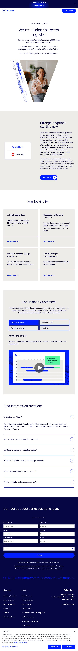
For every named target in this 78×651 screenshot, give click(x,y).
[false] (75, 631)
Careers (6, 608)
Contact (6, 613)
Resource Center (9, 604)
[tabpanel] (39, 360)
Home (33, 23)
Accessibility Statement (30, 621)
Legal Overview (27, 596)
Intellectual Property (28, 617)
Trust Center (26, 625)
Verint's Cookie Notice (20, 642)
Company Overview (9, 596)
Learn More (11, 241)
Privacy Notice (26, 604)
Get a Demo (69, 11)
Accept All (54, 647)
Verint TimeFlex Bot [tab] (17, 322)
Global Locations (9, 617)
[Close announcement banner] (74, 3)
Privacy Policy (45, 568)
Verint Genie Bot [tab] (47, 322)
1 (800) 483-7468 (68, 604)
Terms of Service (55, 568)
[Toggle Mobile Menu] (3, 10)
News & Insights (8, 600)
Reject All (69, 647)
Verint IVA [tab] (45, 328)
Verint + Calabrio (41, 23)
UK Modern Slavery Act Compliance (33, 613)
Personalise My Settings (10, 646)
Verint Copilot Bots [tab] (17, 328)
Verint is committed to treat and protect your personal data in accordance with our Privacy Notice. (39, 566)
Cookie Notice (26, 608)
